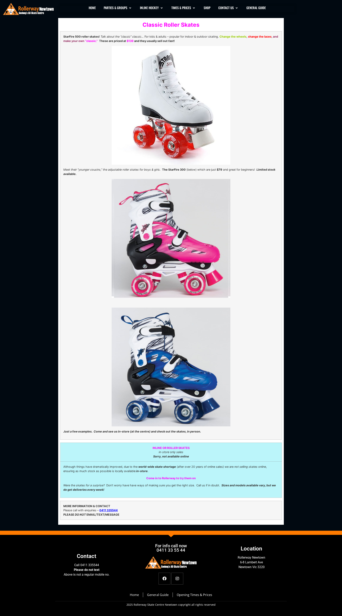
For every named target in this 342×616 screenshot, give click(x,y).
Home (92, 8)
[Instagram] (177, 579)
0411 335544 (108, 510)
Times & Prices (181, 8)
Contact (86, 556)
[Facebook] (164, 579)
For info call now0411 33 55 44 (171, 548)
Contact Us (226, 8)
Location (251, 548)
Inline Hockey (149, 8)
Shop (207, 8)
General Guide (256, 8)
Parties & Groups (115, 8)
